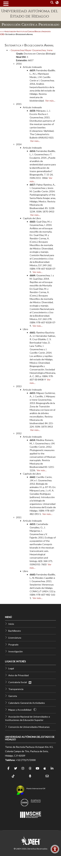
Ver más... (50, 100)
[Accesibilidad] (54, 849)
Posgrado (13, 644)
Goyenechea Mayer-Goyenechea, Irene (32, 50)
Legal (11, 668)
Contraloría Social (18, 682)
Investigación (15, 651)
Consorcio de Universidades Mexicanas (29, 726)
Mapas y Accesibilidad (19, 709)
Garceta (12, 696)
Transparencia (15, 689)
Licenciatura (14, 637)
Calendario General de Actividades (26, 702)
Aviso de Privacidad (18, 675)
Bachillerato (14, 630)
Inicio (11, 623)
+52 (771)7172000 (26, 760)
